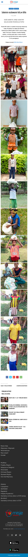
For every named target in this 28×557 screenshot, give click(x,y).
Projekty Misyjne (6, 465)
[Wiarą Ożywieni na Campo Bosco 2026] (4, 421)
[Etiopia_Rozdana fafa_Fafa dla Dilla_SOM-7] (14, 221)
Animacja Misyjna (6, 472)
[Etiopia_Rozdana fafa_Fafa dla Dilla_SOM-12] (14, 303)
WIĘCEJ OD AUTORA (6, 394)
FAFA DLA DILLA (16, 8)
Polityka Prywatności (7, 493)
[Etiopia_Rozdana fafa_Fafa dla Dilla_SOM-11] (14, 276)
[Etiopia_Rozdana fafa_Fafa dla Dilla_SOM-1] (14, 59)
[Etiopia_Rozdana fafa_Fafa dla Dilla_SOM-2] (14, 86)
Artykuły (3, 484)
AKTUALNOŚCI (11, 8)
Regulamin (4, 491)
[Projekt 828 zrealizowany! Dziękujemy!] (4, 414)
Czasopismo (4, 486)
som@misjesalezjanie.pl (19, 528)
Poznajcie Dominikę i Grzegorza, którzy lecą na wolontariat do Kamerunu (18, 406)
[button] (26, 2)
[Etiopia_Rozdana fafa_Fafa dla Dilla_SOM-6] (14, 194)
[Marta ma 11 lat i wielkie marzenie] (4, 399)
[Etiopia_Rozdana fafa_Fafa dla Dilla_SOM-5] (14, 167)
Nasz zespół (4, 453)
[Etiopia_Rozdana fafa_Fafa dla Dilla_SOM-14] (14, 357)
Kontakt (3, 455)
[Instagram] (12, 535)
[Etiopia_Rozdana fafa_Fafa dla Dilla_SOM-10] (14, 248)
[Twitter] (16, 535)
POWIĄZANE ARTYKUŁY (6, 391)
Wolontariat (4, 470)
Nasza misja (4, 446)
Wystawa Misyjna (6, 474)
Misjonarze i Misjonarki (7, 448)
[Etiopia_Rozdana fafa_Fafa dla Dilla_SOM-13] (14, 330)
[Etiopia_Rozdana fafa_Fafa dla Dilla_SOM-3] (14, 113)
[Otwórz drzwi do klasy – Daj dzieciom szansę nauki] (4, 428)
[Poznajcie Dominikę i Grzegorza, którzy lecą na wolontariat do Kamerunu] (4, 406)
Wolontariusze (5, 450)
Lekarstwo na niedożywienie (22, 385)
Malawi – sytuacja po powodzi (6, 385)
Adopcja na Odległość (7, 467)
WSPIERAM (4, 489)
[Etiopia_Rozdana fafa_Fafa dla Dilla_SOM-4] (14, 140)
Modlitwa (3, 463)
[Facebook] (7, 535)
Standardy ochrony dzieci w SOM (11, 500)
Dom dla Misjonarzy (7, 477)
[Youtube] (20, 535)
